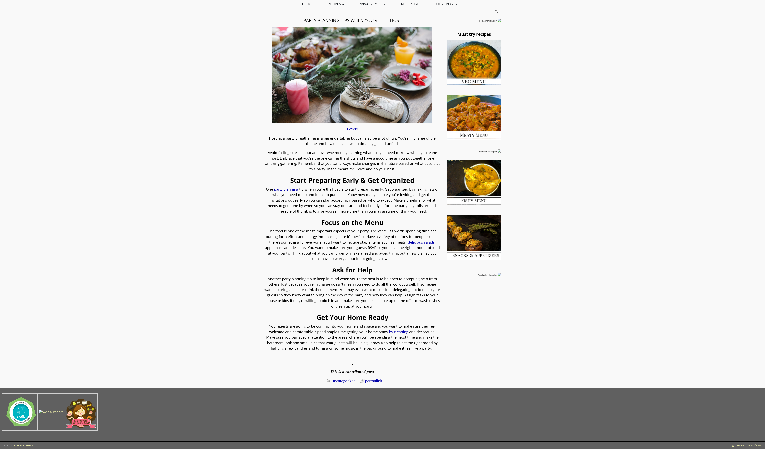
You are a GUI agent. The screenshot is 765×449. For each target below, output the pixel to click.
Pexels (352, 129)
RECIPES (334, 4)
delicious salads (421, 242)
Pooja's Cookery (23, 445)
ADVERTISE (410, 4)
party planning (285, 189)
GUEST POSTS (445, 4)
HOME (307, 4)
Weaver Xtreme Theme (749, 445)
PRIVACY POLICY (372, 4)
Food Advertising (486, 21)
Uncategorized (344, 380)
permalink (373, 380)
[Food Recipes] (51, 412)
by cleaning (398, 331)
